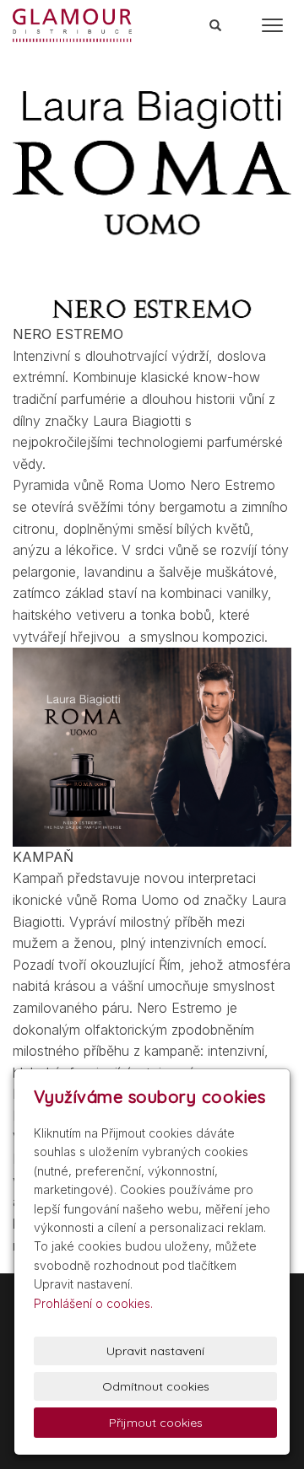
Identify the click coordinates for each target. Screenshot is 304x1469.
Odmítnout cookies (155, 1386)
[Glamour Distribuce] (72, 23)
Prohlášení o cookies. (93, 1303)
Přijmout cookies (156, 1422)
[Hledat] (216, 26)
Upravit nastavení (155, 1351)
